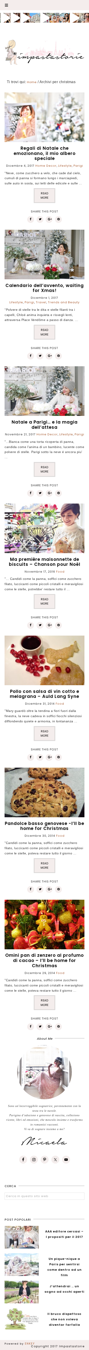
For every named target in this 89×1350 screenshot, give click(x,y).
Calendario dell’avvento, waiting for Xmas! (44, 288)
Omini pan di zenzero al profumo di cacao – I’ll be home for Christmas (44, 960)
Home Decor (46, 166)
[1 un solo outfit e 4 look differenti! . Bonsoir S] (25, 18)
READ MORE (45, 195)
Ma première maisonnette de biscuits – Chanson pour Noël (44, 562)
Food (60, 572)
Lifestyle (65, 166)
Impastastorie (45, 51)
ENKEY (30, 1343)
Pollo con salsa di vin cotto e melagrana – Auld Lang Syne (44, 694)
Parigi (78, 166)
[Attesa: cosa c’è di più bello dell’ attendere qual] (84, 18)
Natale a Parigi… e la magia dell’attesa (45, 424)
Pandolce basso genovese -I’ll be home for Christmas (44, 826)
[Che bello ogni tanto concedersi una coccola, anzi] (5, 18)
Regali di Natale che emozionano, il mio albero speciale (45, 153)
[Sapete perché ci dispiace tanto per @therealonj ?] (74, 18)
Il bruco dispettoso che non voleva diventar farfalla (64, 1319)
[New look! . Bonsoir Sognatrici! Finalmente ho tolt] (15, 18)
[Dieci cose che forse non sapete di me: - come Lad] (34, 18)
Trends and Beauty (64, 302)
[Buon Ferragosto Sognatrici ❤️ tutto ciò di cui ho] (64, 18)
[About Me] (44, 1072)
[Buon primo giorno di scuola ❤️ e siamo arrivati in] (44, 18)
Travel (41, 302)
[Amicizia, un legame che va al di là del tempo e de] (54, 18)
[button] (44, 5)
